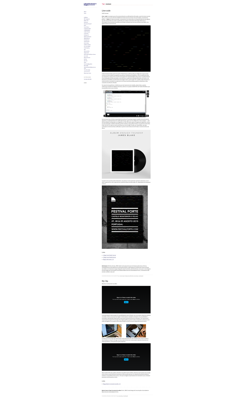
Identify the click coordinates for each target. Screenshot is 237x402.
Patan (85, 62)
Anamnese (86, 22)
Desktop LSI (86, 35)
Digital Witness (87, 38)
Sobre (85, 13)
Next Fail (85, 60)
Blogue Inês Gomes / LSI (108, 259)
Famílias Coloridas (87, 44)
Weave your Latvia (87, 73)
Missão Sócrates (87, 57)
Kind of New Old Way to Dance (90, 54)
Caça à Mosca (86, 27)
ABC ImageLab (87, 19)
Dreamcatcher (86, 41)
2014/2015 (90, 4)
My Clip (105, 281)
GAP (85, 49)
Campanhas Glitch (87, 28)
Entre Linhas (86, 43)
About (85, 11)
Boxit (85, 25)
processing (136, 276)
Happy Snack (86, 52)
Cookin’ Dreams (87, 31)
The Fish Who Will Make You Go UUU (90, 68)
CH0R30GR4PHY (87, 30)
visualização (140, 276)
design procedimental (129, 276)
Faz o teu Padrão (87, 46)
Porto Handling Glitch (88, 64)
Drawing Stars (86, 39)
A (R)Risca (86, 17)
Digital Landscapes (87, 36)
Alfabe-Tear (86, 20)
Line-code (106, 10)
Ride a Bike (86, 65)
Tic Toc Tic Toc (87, 71)
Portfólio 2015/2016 (87, 79)
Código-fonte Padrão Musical (109, 257)
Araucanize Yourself (87, 23)
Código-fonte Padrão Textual (109, 255)
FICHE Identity (87, 48)
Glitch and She (86, 51)
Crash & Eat (86, 33)
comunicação (122, 276)
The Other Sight (87, 70)
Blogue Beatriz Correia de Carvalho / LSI (112, 384)
